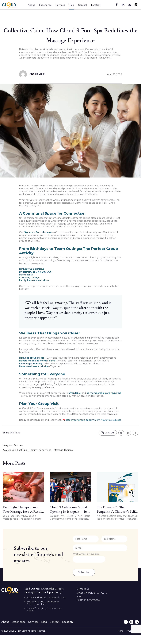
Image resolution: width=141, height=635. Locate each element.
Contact (82, 5)
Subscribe (83, 572)
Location (96, 5)
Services (60, 5)
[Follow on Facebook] (126, 622)
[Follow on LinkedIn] (137, 622)
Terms (120, 631)
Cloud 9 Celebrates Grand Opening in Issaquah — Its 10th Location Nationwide (69, 509)
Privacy (129, 631)
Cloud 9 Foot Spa (17, 450)
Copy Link (109, 433)
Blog (71, 5)
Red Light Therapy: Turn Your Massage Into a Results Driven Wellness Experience (23, 509)
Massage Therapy (63, 450)
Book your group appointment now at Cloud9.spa (93, 420)
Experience (45, 5)
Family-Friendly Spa (40, 450)
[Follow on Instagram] (131, 622)
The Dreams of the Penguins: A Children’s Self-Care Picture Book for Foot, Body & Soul (117, 509)
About (31, 5)
